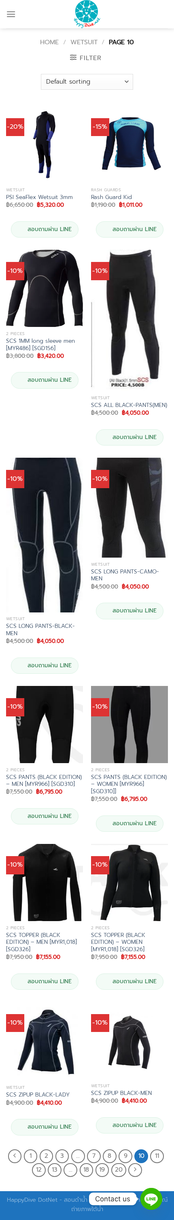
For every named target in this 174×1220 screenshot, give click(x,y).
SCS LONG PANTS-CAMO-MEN (125, 575)
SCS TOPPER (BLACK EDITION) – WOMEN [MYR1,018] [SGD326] (118, 942)
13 (54, 1169)
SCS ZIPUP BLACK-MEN (121, 1093)
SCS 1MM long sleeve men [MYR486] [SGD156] (40, 344)
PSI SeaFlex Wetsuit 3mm (39, 197)
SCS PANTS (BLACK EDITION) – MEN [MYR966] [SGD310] (44, 781)
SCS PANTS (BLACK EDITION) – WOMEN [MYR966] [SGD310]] (129, 784)
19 (102, 1169)
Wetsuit (84, 42)
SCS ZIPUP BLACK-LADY (38, 1095)
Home (49, 42)
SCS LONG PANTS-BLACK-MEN (40, 630)
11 (157, 1155)
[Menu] (11, 14)
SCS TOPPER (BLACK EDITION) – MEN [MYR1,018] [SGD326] (41, 942)
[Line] (151, 1199)
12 (39, 1169)
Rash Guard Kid (111, 197)
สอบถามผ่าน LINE (50, 229)
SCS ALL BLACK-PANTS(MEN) (129, 405)
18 (86, 1169)
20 (119, 1169)
